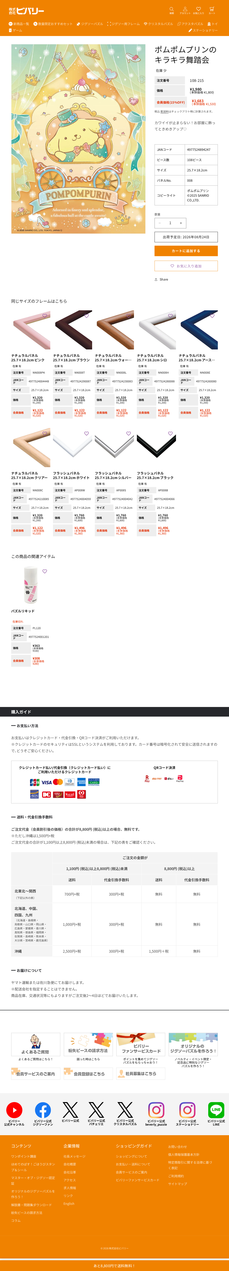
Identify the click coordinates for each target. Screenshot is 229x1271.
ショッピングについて (131, 1156)
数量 (158, 214)
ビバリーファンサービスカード (137, 1180)
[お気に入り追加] (44, 315)
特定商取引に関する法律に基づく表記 (190, 1165)
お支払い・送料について (133, 1164)
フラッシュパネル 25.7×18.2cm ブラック (155, 475)
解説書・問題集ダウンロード (31, 1205)
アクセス (70, 1180)
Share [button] (164, 279)
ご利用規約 (176, 1176)
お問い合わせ (177, 1146)
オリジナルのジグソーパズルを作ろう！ (33, 1194)
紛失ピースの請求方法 (26, 1212)
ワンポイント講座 (23, 1156)
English (69, 1203)
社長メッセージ (74, 1156)
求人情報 (70, 1188)
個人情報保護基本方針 (183, 1154)
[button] (90, 24)
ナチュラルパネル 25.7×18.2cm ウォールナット (113, 357)
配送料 (165, 111)
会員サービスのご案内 (131, 1172)
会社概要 (70, 1164)
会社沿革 (70, 1172)
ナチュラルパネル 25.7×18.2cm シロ (152, 357)
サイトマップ (177, 1184)
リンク (68, 1195)
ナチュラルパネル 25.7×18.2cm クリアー (29, 475)
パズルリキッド (23, 611)
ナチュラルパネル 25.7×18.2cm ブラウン (71, 357)
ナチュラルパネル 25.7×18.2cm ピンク (28, 357)
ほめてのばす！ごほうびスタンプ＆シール (33, 1167)
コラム (16, 1220)
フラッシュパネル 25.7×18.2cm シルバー (113, 475)
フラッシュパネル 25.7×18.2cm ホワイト (71, 475)
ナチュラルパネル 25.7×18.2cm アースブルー (197, 357)
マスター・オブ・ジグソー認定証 (33, 1180)
